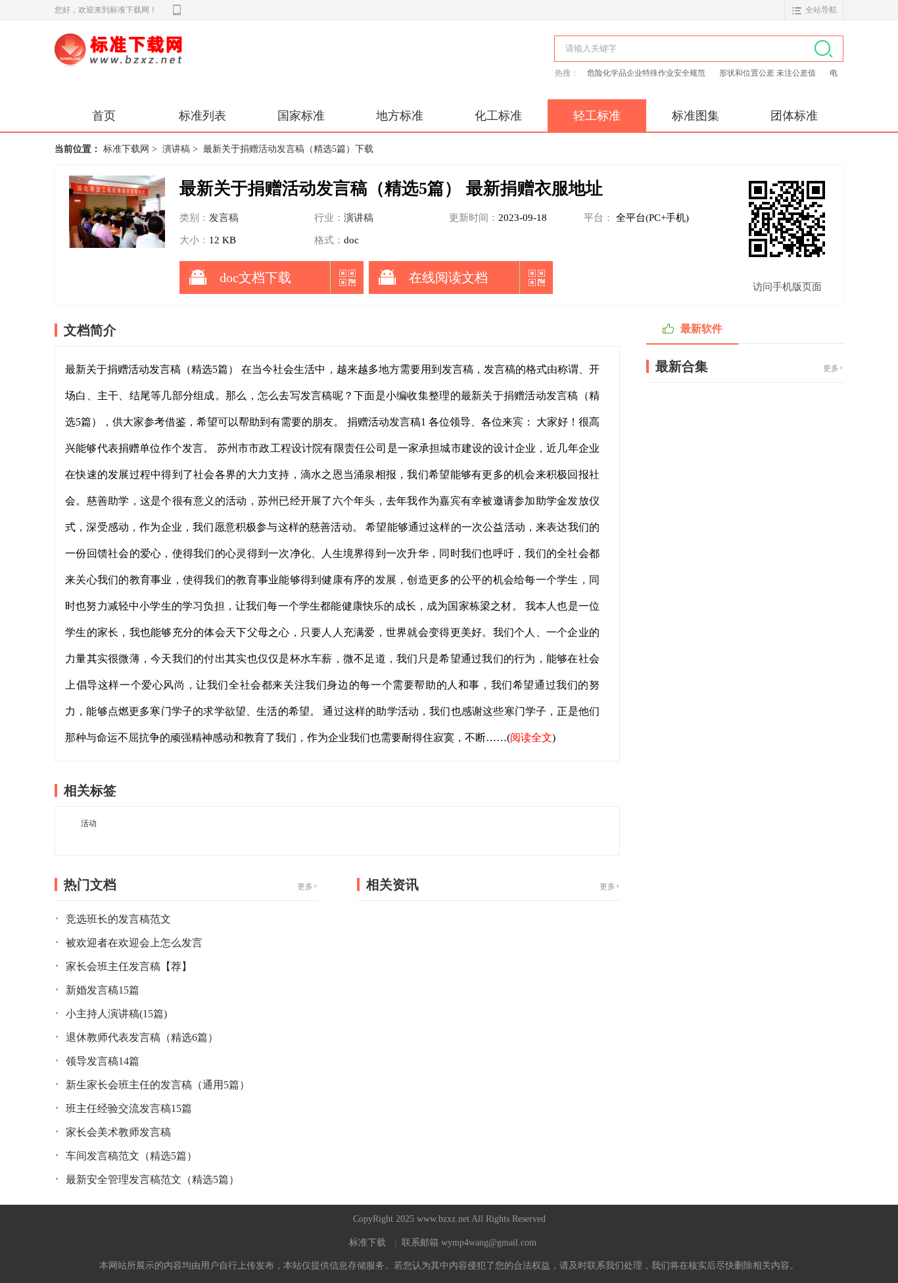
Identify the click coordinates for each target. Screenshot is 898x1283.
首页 (104, 115)
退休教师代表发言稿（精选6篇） (142, 1037)
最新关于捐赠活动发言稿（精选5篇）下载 (288, 149)
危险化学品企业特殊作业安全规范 (647, 73)
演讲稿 (176, 149)
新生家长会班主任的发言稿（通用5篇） (158, 1084)
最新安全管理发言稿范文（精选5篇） (152, 1179)
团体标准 (794, 115)
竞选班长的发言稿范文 (118, 919)
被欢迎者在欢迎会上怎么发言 (134, 942)
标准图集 (695, 115)
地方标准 (399, 115)
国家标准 (301, 115)
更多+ (307, 886)
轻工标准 (597, 115)
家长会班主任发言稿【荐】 (129, 966)
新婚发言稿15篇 (102, 990)
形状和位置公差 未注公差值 (768, 73)
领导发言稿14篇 (102, 1061)
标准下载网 (206, 64)
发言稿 (224, 217)
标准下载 (367, 1242)
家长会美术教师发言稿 (118, 1132)
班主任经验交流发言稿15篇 (129, 1108)
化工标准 (498, 115)
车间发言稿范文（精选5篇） (131, 1155)
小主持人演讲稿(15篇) (116, 1013)
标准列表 (202, 115)
